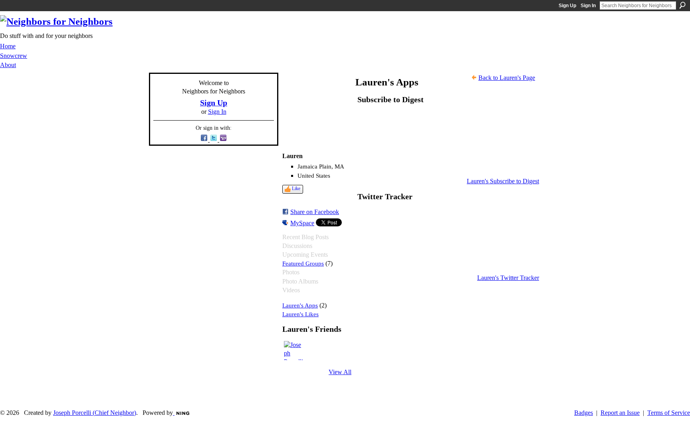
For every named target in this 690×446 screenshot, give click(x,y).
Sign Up (567, 5)
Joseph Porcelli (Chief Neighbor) (94, 412)
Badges (583, 412)
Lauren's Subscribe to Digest (503, 181)
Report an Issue (620, 412)
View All (340, 372)
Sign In (588, 5)
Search (682, 5)
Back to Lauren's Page (506, 77)
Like (296, 188)
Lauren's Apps (300, 305)
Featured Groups (303, 263)
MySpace (302, 223)
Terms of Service (668, 412)
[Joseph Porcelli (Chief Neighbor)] (293, 350)
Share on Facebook (314, 211)
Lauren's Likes (300, 314)
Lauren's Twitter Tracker (508, 277)
